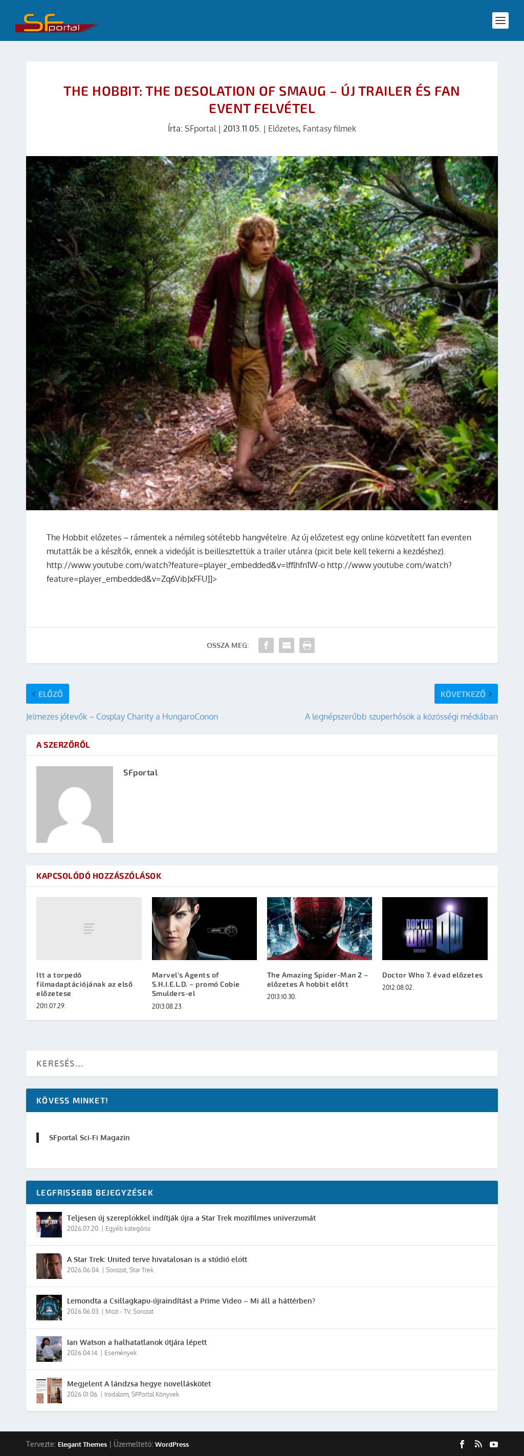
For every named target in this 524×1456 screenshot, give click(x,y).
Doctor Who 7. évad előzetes (432, 974)
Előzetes (283, 128)
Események (120, 1353)
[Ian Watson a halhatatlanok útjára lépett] (49, 1349)
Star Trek (141, 1270)
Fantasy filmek (329, 128)
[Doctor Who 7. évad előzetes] (434, 928)
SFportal (200, 128)
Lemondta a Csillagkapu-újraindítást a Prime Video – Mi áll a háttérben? (191, 1300)
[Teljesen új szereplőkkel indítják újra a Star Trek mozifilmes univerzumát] (49, 1224)
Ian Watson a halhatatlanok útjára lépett (137, 1342)
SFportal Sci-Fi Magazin (89, 1137)
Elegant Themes (82, 1444)
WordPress (172, 1444)
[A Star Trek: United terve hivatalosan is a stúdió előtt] (49, 1266)
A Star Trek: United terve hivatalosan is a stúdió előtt (157, 1259)
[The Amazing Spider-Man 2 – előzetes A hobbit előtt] (319, 928)
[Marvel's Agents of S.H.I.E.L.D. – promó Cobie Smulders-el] (204, 928)
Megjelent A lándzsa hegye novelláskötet (139, 1383)
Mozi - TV (117, 1311)
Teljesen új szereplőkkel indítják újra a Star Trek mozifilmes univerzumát (191, 1217)
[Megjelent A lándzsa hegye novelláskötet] (49, 1390)
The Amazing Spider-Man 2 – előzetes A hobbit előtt (317, 979)
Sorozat (116, 1270)
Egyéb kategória (127, 1228)
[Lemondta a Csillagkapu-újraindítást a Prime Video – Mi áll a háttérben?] (49, 1307)
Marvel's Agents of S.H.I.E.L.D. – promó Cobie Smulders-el (196, 983)
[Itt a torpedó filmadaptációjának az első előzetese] (88, 928)
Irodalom (116, 1394)
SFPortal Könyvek (155, 1394)
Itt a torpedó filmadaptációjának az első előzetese (84, 983)
